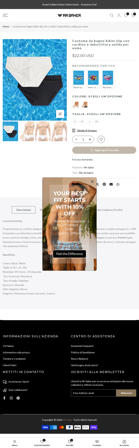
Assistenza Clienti (19, 381)
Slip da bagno (86, 172)
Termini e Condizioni (14, 358)
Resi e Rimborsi (79, 358)
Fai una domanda (82, 159)
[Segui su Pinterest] (18, 398)
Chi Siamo (8, 345)
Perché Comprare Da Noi (108, 209)
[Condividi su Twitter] (97, 184)
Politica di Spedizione (83, 352)
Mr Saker (89, 167)
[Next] (60, 79)
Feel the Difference (69, 254)
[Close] (92, 181)
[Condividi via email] (111, 184)
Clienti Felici (9, 365)
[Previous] (9, 79)
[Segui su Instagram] (11, 398)
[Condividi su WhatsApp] (118, 184)
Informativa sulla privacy (16, 352)
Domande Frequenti (82, 345)
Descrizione (23, 209)
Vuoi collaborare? (18, 389)
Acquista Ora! (89, 4)
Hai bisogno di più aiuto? (84, 365)
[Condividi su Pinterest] (104, 184)
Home (6, 26)
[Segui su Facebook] (4, 398)
